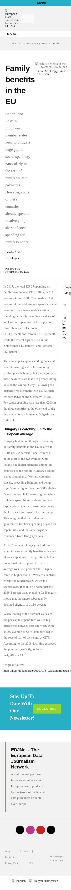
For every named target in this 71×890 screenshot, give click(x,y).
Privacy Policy (12, 863)
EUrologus (12, 258)
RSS (31, 863)
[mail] (51, 830)
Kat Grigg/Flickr (56, 71)
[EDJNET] (11, 11)
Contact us (10, 857)
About (8, 851)
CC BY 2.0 (43, 74)
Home (15, 43)
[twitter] (20, 830)
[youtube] (40, 830)
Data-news (26, 43)
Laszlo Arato (13, 252)
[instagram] (30, 830)
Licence (24, 851)
